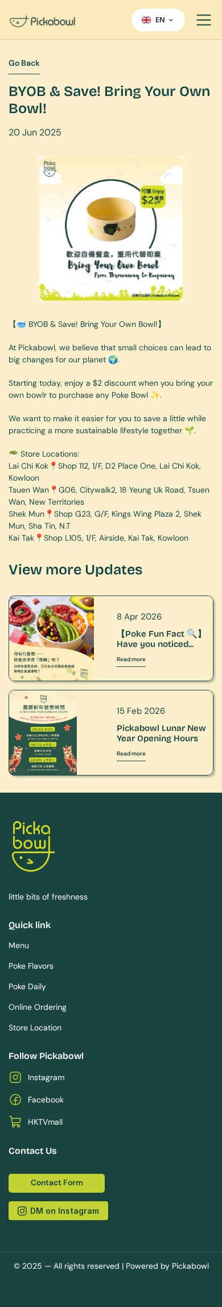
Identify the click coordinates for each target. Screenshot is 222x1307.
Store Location (35, 1027)
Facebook (46, 1099)
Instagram (46, 1077)
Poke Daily (27, 986)
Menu (19, 945)
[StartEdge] (65, 20)
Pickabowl (190, 1266)
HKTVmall (45, 1122)
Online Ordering (38, 1007)
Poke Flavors (31, 966)
